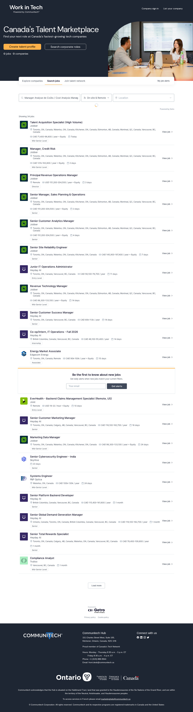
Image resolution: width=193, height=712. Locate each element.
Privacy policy (90, 617)
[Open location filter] (170, 98)
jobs (53, 80)
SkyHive (34, 460)
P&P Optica (36, 479)
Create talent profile (22, 46)
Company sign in (150, 8)
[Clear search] (76, 98)
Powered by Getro (167, 109)
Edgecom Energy (39, 354)
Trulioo (33, 561)
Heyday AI (35, 270)
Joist (32, 402)
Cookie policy (103, 617)
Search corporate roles (65, 47)
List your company (173, 8)
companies (32, 80)
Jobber (34, 125)
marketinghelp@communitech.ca (115, 699)
